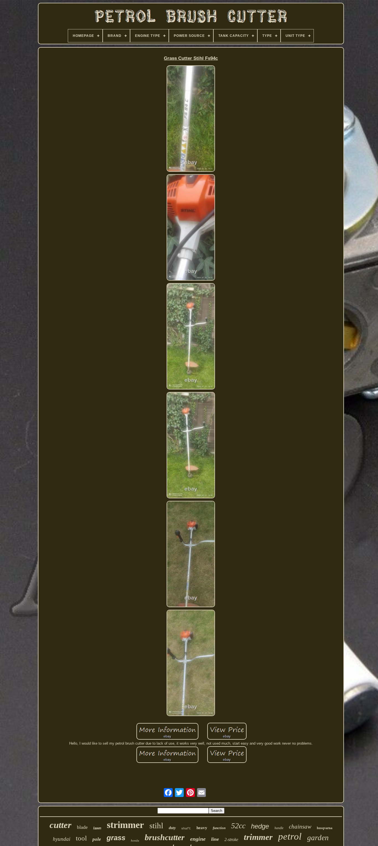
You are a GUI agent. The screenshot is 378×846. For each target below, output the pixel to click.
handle (279, 828)
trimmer (258, 837)
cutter (60, 825)
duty (172, 828)
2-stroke (231, 839)
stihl (156, 825)
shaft (186, 828)
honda (135, 840)
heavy (201, 828)
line (215, 839)
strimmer (125, 825)
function (219, 828)
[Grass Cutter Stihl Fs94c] (191, 119)
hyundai (61, 839)
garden (318, 838)
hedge (260, 826)
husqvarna (324, 828)
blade (82, 827)
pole (96, 839)
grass (116, 838)
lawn (97, 828)
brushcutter (165, 837)
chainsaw (300, 826)
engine (198, 839)
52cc (238, 825)
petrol (290, 836)
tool (81, 838)
